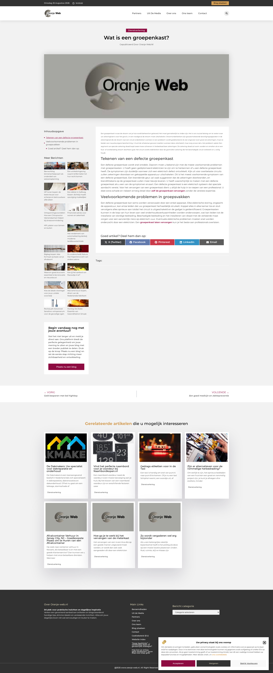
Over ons (171, 13)
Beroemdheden (139, 609)
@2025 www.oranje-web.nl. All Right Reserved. (136, 667)
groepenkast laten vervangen (156, 222)
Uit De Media (154, 13)
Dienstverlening (136, 30)
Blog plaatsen (138, 628)
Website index (138, 639)
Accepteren (178, 663)
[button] (264, 642)
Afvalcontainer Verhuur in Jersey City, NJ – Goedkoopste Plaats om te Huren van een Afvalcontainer (65, 539)
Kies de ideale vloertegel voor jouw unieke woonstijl (54, 293)
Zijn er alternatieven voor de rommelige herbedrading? (204, 467)
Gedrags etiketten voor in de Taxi (158, 467)
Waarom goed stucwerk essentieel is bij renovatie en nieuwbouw (54, 275)
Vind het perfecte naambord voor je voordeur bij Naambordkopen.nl (111, 469)
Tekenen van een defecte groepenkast (64, 137)
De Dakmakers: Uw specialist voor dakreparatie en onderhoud (64, 469)
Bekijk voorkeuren (249, 663)
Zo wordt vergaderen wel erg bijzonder (158, 537)
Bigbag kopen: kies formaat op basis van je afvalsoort (54, 256)
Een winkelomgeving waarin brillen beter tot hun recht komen (77, 173)
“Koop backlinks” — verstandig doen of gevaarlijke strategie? (142, 644)
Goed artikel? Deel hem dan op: (63, 148)
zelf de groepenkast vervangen (168, 190)
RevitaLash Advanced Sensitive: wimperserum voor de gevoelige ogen (54, 311)
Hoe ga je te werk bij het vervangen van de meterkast (111, 537)
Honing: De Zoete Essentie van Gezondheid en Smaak (76, 311)
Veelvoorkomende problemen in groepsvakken (62, 143)
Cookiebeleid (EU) (140, 636)
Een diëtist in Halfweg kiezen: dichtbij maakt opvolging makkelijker (76, 194)
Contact (202, 13)
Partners (136, 13)
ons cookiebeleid (219, 655)
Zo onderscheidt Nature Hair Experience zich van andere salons (77, 256)
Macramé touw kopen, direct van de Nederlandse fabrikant (77, 293)
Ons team (187, 13)
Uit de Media (138, 613)
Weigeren (213, 663)
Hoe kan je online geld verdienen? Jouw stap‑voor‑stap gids (142, 651)
